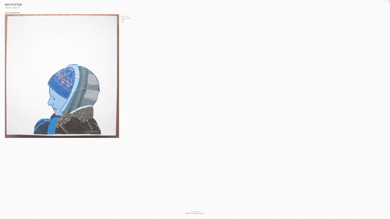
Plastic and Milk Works (12, 12)
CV (19, 8)
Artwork (7, 8)
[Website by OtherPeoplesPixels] (386, 4)
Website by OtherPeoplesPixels (195, 213)
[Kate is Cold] (62, 76)
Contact (14, 8)
